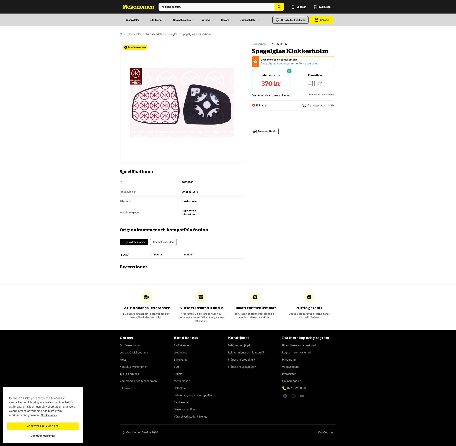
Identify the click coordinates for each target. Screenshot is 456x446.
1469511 (157, 254)
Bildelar (178, 374)
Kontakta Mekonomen (133, 366)
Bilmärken (126, 388)
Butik (177, 366)
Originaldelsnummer (134, 242)
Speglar (172, 34)
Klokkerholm (260, 44)
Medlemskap (182, 381)
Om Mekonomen (130, 345)
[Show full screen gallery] (182, 102)
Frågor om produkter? (241, 359)
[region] (43, 415)
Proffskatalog (182, 345)
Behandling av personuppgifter (193, 395)
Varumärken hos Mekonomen (138, 381)
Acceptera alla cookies (43, 426)
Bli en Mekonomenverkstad (299, 345)
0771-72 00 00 (296, 388)
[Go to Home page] (138, 7)
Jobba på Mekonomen (134, 352)
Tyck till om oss (129, 374)
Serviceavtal (181, 402)
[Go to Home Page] (121, 34)
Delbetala (180, 388)
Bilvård (225, 20)
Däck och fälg (247, 20)
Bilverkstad (181, 359)
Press (123, 359)
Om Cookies (325, 432)
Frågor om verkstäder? (242, 366)
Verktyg (205, 20)
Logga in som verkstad (296, 352)
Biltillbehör (156, 20)
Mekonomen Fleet (185, 409)
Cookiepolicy (49, 415)
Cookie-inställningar (43, 435)
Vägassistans (290, 366)
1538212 (189, 254)
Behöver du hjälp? (239, 345)
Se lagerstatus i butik (321, 105)
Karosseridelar (155, 34)
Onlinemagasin (291, 381)
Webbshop (180, 352)
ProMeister (289, 374)
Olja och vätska (182, 20)
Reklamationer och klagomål (246, 352)
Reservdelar (132, 20)
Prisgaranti (289, 359)
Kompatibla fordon (163, 242)
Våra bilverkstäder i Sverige (190, 416)
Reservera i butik (267, 131)
